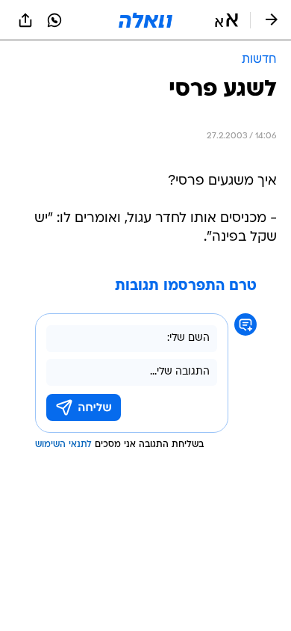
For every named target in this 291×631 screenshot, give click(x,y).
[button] (226, 20)
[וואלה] (145, 20)
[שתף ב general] (25, 20)
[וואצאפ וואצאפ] (54, 20)
